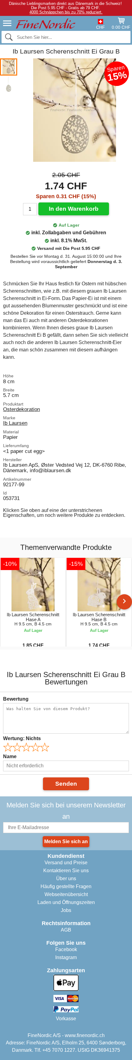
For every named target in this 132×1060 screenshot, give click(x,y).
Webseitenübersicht (66, 894)
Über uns (66, 878)
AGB (66, 929)
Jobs (66, 910)
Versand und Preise (66, 862)
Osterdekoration (21, 409)
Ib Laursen (15, 423)
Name (10, 756)
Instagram (66, 957)
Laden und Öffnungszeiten (66, 902)
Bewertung (16, 699)
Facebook (66, 949)
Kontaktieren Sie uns (66, 870)
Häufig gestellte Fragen (66, 886)
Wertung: (22, 738)
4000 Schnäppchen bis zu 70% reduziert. (66, 12)
